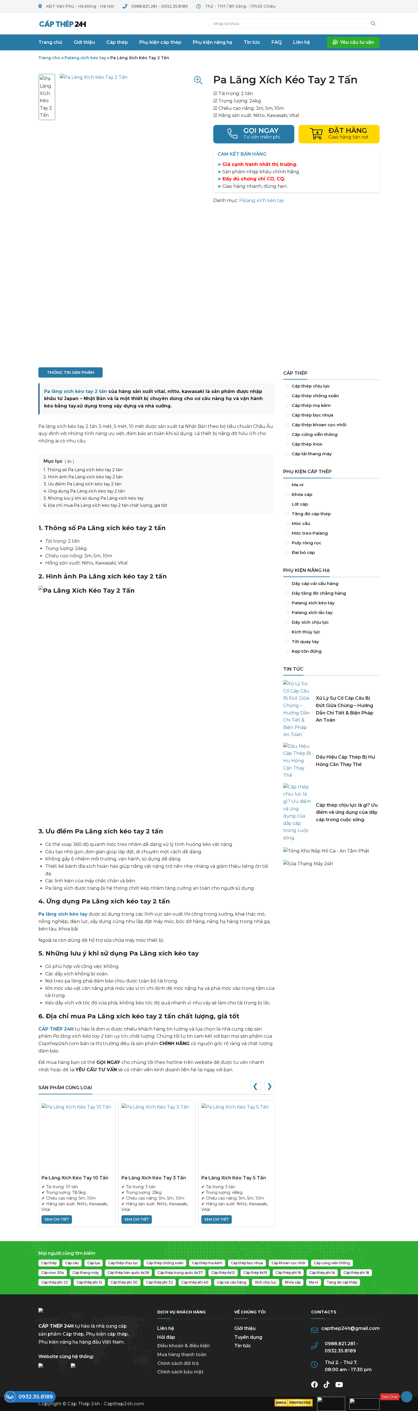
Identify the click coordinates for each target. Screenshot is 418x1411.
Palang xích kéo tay (85, 57)
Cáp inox (331, 444)
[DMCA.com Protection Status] (293, 1405)
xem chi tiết (56, 1219)
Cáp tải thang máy (331, 453)
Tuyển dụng (248, 1337)
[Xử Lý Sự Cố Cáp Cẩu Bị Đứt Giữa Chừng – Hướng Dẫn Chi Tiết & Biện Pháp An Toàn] (297, 709)
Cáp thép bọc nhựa (331, 415)
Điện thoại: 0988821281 (253, 134)
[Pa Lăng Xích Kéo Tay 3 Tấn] (156, 1138)
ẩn (69, 461)
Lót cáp (331, 504)
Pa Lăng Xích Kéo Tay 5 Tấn (233, 1178)
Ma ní (331, 484)
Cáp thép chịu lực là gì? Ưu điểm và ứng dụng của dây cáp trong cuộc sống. (347, 812)
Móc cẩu (331, 523)
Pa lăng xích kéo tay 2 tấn (75, 391)
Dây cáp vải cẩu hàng (331, 583)
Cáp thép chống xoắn (331, 395)
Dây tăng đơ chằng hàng (331, 593)
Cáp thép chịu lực (331, 386)
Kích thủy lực (331, 632)
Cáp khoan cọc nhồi (331, 424)
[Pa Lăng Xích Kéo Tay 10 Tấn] (77, 1138)
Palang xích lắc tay (331, 612)
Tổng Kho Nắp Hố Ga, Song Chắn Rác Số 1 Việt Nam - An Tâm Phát (331, 848)
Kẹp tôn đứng (331, 651)
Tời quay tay (331, 641)
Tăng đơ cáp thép (331, 513)
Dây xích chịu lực (331, 622)
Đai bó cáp (331, 552)
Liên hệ (165, 1328)
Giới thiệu (245, 1328)
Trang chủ (62, 23)
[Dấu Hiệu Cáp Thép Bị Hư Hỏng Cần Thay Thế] (297, 761)
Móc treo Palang (331, 533)
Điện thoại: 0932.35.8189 (30, 1396)
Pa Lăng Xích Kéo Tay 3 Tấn (153, 1178)
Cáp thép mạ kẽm (331, 405)
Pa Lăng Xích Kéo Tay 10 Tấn (75, 1178)
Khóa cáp (331, 494)
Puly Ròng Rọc (331, 542)
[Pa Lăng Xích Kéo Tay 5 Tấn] (236, 1138)
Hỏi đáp (166, 1337)
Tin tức (242, 1345)
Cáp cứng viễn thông (331, 434)
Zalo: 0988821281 (396, 1396)
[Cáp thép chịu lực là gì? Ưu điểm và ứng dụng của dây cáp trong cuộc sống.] (297, 812)
